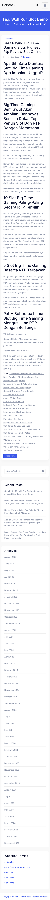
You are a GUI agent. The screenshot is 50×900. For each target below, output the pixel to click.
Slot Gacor (9, 877)
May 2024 (9, 730)
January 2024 (10, 756)
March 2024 (10, 743)
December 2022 (11, 843)
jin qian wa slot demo (13, 394)
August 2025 (10, 630)
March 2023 (10, 823)
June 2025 (9, 643)
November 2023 (11, 770)
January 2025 (10, 677)
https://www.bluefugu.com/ (17, 867)
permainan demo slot (13, 415)
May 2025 (9, 650)
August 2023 (10, 790)
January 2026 (10, 597)
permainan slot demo (13, 419)
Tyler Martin (26, 57)
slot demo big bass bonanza (16, 426)
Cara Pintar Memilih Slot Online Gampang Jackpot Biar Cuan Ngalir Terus (23, 492)
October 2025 (10, 617)
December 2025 (11, 603)
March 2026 (10, 583)
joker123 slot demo (12, 398)
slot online (9, 862)
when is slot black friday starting (19, 443)
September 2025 (12, 623)
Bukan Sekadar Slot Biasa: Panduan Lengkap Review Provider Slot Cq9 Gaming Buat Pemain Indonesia (25, 535)
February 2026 (11, 590)
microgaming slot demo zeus (17, 412)
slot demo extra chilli (13, 429)
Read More (10, 456)
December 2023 (11, 763)
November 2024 (11, 690)
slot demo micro (33, 429)
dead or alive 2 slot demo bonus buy (20, 377)
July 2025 (9, 637)
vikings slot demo (11, 440)
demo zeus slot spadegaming (17, 387)
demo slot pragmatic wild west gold (20, 384)
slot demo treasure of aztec (16, 433)
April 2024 (9, 736)
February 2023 (11, 830)
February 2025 (11, 670)
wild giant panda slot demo (16, 447)
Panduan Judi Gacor (11, 57)
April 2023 (9, 816)
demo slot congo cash (14, 380)
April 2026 (9, 577)
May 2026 (9, 570)
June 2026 (9, 563)
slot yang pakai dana (33, 436)
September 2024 (12, 703)
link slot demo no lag (13, 401)
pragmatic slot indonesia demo (17, 422)
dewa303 (8, 872)
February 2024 (11, 750)
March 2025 (10, 663)
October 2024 (10, 696)
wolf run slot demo (12, 450)
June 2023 (9, 803)
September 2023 (12, 783)
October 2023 (10, 776)
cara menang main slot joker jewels (26, 373)
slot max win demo (12, 436)
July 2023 (9, 796)
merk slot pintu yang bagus (16, 408)
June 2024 (9, 723)
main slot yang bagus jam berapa (19, 405)
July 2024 (9, 716)
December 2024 (11, 683)
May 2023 (9, 810)
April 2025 (9, 657)
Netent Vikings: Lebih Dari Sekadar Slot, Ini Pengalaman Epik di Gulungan (24, 511)
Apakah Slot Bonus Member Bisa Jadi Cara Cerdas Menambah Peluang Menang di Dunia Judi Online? (24, 523)
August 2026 (10, 557)
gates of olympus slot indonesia (18, 391)
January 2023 (10, 836)
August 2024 (10, 710)
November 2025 (11, 610)
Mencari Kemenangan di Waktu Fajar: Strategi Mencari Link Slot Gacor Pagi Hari (23, 502)
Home (7, 24)
